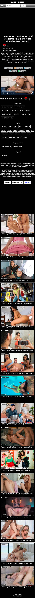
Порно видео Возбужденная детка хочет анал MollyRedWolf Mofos (17, 493)
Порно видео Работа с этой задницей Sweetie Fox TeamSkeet (17, 257)
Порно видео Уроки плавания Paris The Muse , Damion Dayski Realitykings (17, 396)
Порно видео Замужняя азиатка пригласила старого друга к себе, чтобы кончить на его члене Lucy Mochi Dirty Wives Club (17, 587)
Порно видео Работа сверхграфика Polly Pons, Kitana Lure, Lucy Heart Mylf (17, 280)
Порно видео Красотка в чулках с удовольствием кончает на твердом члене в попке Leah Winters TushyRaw (17, 517)
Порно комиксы (17, 595)
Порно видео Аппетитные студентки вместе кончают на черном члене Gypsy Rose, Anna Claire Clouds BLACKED (17, 540)
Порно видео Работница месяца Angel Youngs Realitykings (17, 303)
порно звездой (27, 176)
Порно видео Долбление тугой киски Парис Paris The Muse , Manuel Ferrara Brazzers (17, 38)
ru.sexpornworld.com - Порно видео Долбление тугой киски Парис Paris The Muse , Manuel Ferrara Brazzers (18, 165)
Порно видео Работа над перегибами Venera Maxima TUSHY (17, 234)
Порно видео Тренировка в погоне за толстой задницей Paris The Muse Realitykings (17, 350)
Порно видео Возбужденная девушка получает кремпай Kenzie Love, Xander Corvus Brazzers (17, 424)
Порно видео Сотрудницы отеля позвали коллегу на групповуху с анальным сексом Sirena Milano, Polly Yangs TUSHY (17, 563)
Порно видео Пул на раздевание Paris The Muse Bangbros (17, 327)
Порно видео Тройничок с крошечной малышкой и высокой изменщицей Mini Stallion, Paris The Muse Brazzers (17, 373)
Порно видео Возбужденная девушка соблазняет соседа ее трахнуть (17, 447)
